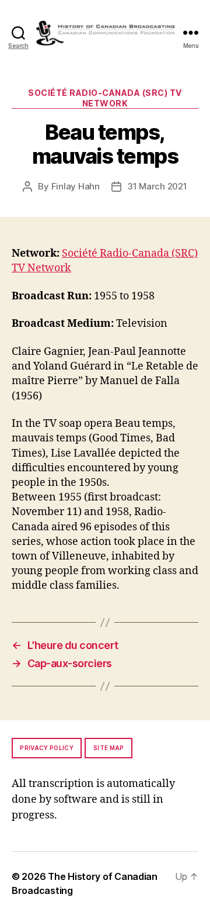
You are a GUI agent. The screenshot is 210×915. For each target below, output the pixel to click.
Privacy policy (47, 747)
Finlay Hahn (75, 186)
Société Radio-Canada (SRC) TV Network (105, 98)
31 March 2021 (157, 186)
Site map (108, 747)
